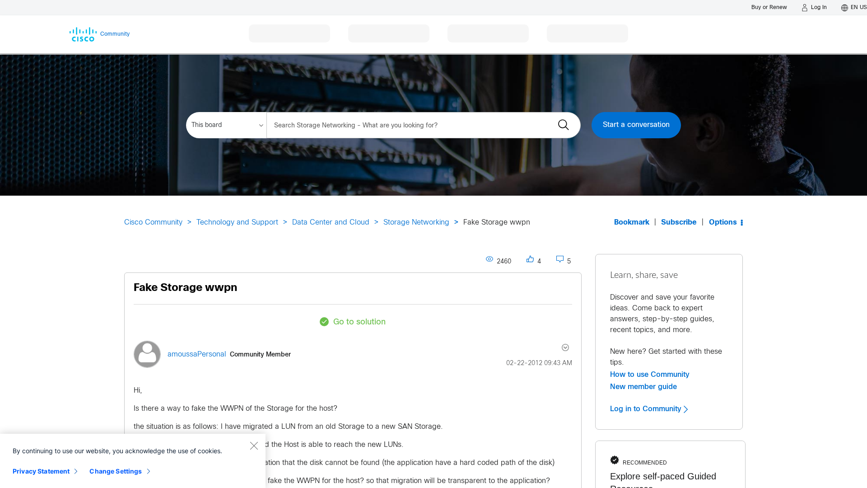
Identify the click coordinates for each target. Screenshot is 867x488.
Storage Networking (416, 222)
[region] (133, 461)
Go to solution (359, 322)
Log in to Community (647, 409)
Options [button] (723, 222)
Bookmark (631, 222)
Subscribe (679, 222)
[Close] (253, 445)
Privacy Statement (41, 471)
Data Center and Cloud (330, 222)
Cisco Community (153, 222)
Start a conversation (636, 125)
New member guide (643, 387)
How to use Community (650, 375)
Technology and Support (237, 222)
